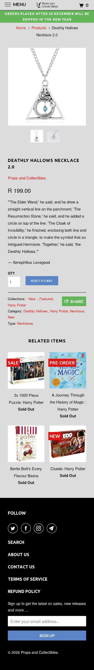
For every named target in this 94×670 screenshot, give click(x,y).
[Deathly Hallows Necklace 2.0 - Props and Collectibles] (47, 87)
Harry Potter (17, 304)
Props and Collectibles (27, 177)
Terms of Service (28, 579)
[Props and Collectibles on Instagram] (40, 528)
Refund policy (24, 591)
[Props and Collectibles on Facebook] (27, 528)
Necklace (77, 310)
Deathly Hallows (36, 310)
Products (39, 27)
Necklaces (25, 323)
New (11, 316)
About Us (18, 554)
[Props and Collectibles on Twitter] (14, 528)
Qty (11, 273)
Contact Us (21, 566)
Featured (46, 298)
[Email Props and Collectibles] (53, 528)
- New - (32, 298)
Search (16, 542)
